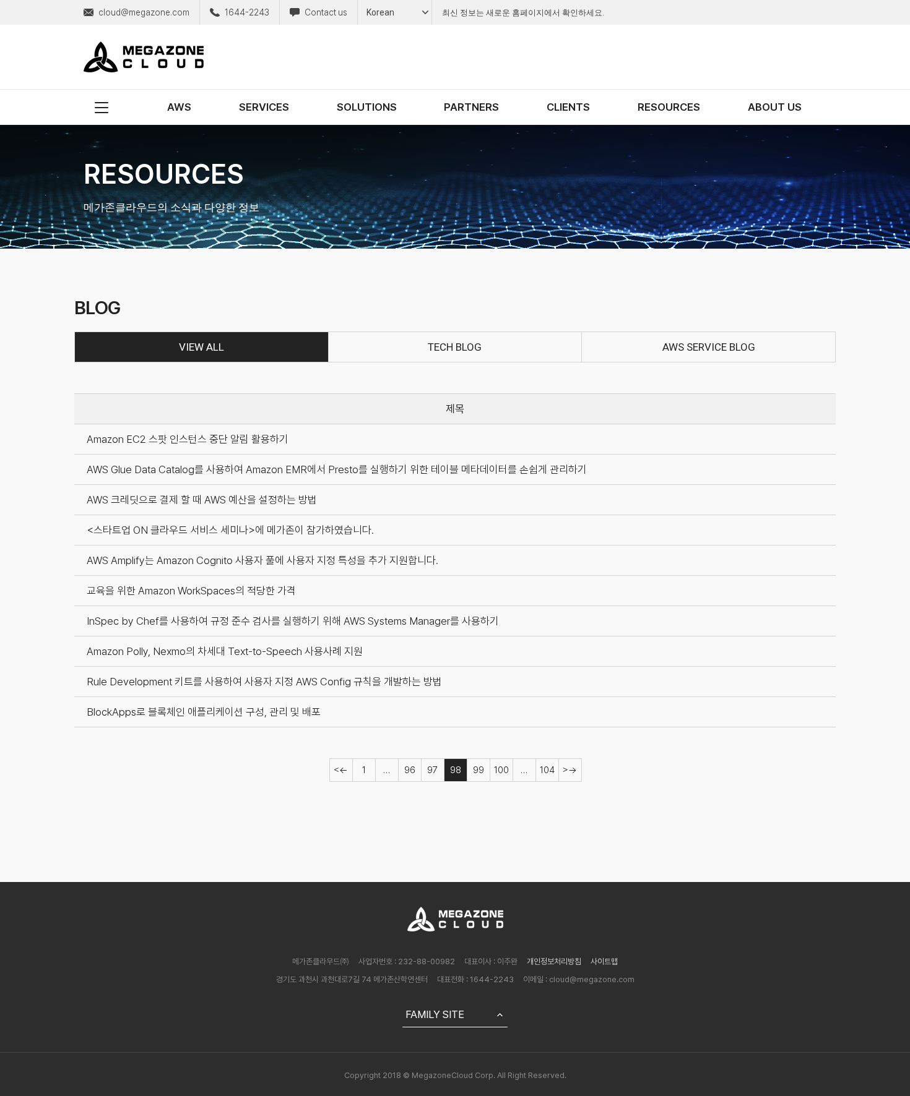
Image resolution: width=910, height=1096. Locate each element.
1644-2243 (247, 12)
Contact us (326, 12)
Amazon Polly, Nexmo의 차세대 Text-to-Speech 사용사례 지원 (225, 651)
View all (201, 347)
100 (501, 770)
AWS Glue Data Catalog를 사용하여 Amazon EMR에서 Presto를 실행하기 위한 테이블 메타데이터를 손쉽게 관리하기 (337, 469)
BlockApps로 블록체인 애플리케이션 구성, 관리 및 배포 (204, 712)
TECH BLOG (455, 347)
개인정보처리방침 (554, 961)
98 (455, 770)
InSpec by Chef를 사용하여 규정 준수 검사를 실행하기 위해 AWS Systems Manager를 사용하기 (293, 621)
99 (478, 770)
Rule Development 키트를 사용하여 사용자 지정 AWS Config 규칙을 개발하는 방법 (264, 681)
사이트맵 (604, 961)
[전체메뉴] (101, 107)
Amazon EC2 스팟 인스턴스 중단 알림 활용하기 (187, 439)
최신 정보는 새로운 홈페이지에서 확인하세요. (523, 12)
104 (547, 770)
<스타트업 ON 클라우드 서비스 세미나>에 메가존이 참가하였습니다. (230, 530)
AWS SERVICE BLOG (708, 347)
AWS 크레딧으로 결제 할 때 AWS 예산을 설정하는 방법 (202, 500)
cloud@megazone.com (143, 12)
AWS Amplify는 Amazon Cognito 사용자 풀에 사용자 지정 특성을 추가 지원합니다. (262, 560)
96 (409, 770)
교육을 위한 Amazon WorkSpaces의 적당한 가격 (191, 590)
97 (432, 770)
